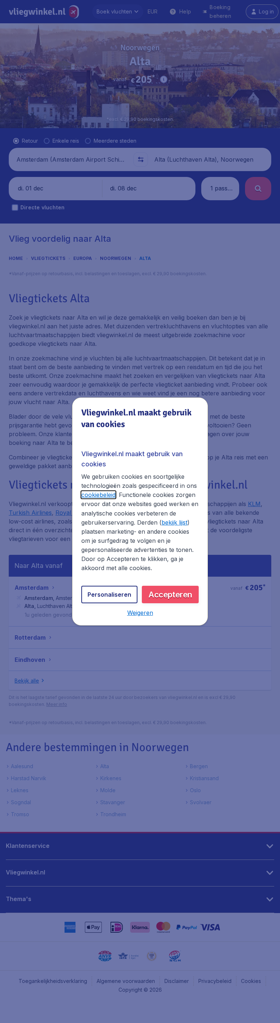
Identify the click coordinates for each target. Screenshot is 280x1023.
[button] (140, 612)
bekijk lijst (174, 522)
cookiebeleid (98, 494)
